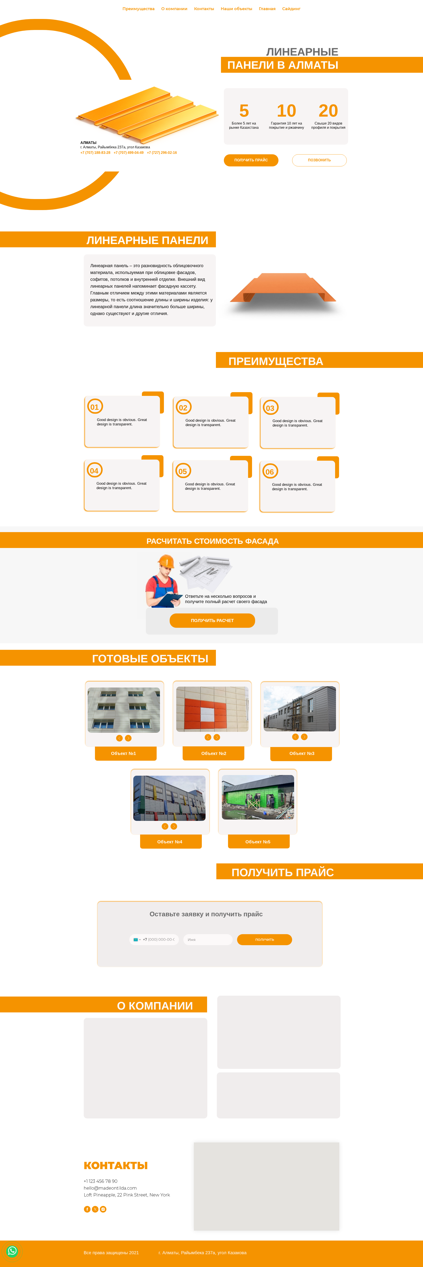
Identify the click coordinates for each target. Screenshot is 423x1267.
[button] (251, 160)
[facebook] (87, 1209)
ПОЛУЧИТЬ (264, 940)
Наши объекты (236, 8)
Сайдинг (291, 8)
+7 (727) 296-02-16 (162, 153)
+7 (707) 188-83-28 (95, 153)
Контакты (204, 8)
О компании (174, 8)
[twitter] (95, 1209)
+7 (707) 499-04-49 (129, 153)
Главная (267, 8)
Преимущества (138, 8)
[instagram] (103, 1209)
